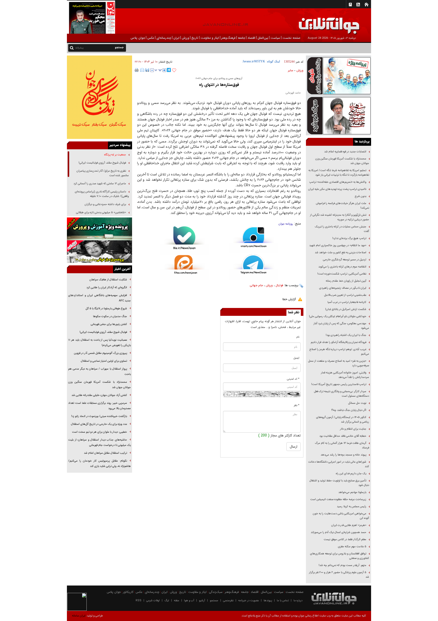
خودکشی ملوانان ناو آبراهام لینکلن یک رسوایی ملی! (337, 316)
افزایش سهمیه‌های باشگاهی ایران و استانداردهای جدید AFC (99, 298)
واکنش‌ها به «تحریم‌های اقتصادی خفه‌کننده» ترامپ (337, 182)
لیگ (167, 600)
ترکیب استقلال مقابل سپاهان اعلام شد (105, 453)
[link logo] (380, 22)
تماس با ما (283, 600)
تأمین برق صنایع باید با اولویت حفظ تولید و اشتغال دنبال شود (339, 483)
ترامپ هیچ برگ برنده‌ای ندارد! (349, 238)
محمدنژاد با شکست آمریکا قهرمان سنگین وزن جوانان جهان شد (342, 161)
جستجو (214, 600)
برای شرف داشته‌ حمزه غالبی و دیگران (105, 204)
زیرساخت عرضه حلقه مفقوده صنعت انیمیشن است (338, 499)
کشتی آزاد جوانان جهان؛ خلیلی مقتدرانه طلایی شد (99, 395)
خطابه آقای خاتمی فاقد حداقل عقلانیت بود (342, 436)
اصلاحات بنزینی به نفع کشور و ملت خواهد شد (340, 252)
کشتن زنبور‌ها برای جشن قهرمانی (109, 324)
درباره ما (298, 600)
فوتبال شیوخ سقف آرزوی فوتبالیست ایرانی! (102, 163)
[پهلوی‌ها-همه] (99, 251)
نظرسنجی (228, 600)
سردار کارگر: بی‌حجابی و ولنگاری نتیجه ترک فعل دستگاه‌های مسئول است (341, 393)
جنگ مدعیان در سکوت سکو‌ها (110, 316)
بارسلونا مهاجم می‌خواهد (352, 492)
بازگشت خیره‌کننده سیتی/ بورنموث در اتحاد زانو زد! (99, 416)
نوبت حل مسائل (357, 403)
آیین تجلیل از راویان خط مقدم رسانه (346, 281)
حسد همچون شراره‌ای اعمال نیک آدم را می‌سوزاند (338, 532)
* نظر (296, 405)
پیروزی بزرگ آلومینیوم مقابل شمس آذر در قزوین (100, 353)
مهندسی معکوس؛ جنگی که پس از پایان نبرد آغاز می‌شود (341, 325)
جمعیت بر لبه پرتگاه (114, 155)
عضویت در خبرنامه (248, 600)
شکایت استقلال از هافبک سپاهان (108, 280)
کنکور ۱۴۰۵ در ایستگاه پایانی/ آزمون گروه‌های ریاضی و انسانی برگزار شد (342, 419)
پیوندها (268, 600)
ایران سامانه (78, 616)
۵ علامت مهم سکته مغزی (352, 546)
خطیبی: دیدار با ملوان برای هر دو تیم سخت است (99, 432)
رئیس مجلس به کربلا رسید (351, 506)
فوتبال (279, 285)
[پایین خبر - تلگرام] (253, 266)
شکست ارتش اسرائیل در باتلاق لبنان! (345, 309)
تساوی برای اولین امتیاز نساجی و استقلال (104, 361)
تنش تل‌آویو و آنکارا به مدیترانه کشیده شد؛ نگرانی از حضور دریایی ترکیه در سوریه (339, 217)
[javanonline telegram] (169, 70)
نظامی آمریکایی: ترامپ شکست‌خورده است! (341, 274)
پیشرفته (79, 48)
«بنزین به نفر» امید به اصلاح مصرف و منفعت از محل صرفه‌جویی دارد (338, 363)
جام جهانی (256, 285)
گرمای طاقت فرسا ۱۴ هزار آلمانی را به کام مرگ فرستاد (342, 445)
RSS (138, 600)
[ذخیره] (147, 70)
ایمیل (296, 358)
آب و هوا (189, 600)
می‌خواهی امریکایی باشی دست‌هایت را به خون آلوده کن (341, 516)
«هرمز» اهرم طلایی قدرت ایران (348, 525)
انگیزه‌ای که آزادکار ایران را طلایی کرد (106, 287)
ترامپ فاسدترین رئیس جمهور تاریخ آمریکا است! (338, 384)
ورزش (299, 70)
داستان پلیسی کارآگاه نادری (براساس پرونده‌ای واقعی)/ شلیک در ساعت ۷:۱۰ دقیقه (102, 194)
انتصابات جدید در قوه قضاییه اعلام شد (345, 152)
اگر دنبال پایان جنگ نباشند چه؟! (348, 410)
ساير (290, 70)
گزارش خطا (289, 299)
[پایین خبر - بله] (184, 240)
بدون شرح (360, 196)
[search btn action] (71, 47)
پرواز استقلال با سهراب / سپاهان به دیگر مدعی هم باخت (99, 371)
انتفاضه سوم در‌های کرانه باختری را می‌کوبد (342, 267)
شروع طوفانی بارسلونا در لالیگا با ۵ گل (106, 308)
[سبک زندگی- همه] (99, 97)
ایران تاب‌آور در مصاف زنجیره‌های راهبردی (342, 288)
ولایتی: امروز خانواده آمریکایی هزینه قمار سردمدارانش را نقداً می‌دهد (345, 375)
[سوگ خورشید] (338, 115)
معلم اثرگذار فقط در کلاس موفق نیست (345, 539)
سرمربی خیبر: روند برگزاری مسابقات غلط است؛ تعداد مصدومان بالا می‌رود (99, 406)
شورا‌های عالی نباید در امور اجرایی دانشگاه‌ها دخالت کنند (338, 464)
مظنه (176, 600)
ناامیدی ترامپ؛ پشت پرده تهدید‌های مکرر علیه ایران (337, 189)
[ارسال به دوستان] (142, 70)
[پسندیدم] (174, 70)
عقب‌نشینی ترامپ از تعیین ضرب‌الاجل (345, 295)
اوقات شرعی (153, 600)
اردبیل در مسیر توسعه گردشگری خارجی (344, 260)
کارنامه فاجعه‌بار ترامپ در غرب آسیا (346, 302)
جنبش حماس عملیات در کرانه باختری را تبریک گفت (342, 229)
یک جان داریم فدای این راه (350, 473)
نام (298, 337)
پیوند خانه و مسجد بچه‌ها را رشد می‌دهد (343, 455)
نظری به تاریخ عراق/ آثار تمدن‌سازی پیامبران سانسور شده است (103, 173)
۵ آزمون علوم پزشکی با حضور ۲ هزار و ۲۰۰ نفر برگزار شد (339, 574)
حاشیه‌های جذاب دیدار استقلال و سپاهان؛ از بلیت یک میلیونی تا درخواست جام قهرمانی (99, 442)
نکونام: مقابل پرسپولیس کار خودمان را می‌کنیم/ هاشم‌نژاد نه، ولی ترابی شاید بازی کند (99, 463)
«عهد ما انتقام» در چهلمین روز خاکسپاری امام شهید (337, 245)
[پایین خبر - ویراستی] (253, 239)
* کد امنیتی (293, 379)
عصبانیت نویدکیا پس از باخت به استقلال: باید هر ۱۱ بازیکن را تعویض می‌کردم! (99, 343)
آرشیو (202, 600)
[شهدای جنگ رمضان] (338, 75)
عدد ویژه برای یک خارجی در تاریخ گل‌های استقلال (99, 424)
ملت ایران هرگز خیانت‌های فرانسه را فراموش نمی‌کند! (342, 205)
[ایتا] (184, 267)
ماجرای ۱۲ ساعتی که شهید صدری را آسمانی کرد (100, 183)
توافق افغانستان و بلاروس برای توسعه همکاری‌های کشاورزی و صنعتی (339, 556)
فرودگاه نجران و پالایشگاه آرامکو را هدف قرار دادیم (338, 342)
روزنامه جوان (286, 224)
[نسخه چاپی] (137, 70)
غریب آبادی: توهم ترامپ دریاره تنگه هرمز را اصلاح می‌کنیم (339, 351)
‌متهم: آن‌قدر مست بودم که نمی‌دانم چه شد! (342, 565)
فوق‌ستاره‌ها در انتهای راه (219, 85)
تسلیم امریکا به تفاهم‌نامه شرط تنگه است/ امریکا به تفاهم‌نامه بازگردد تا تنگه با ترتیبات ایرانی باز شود (338, 172)
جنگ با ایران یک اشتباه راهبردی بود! (346, 335)
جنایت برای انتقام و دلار (353, 429)
